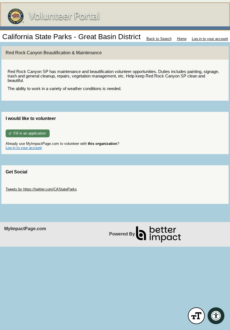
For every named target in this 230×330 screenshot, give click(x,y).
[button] (196, 315)
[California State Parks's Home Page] (115, 16)
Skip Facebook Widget (24, 197)
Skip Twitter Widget (21, 185)
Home (182, 39)
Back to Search (159, 39)
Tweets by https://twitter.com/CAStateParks (41, 189)
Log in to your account (210, 39)
